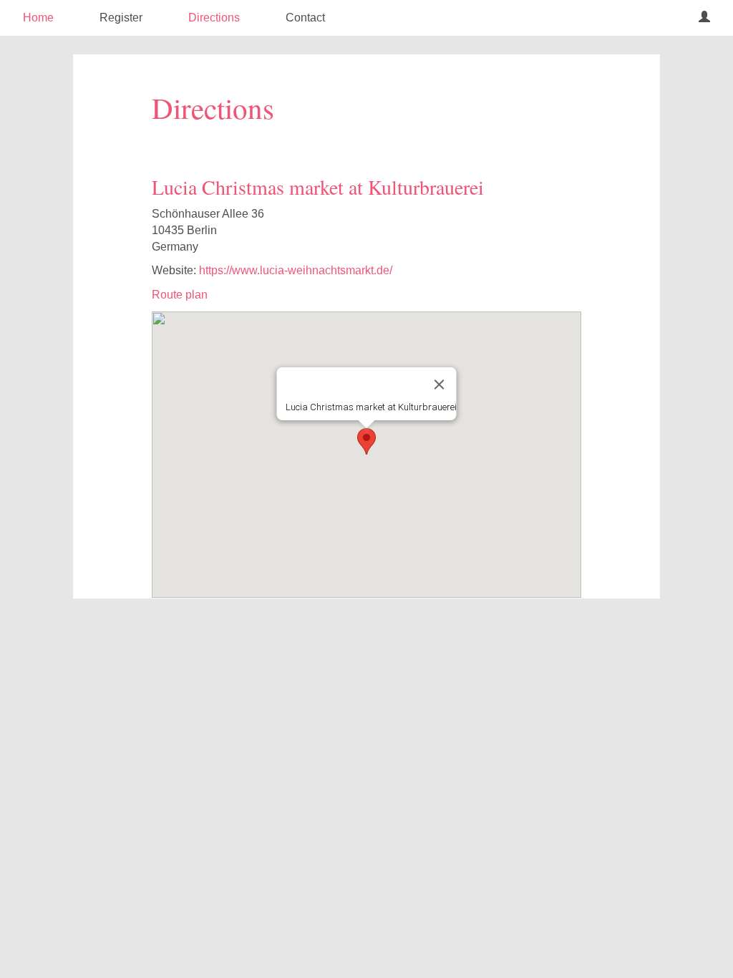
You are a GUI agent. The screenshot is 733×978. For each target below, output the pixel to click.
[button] (366, 441)
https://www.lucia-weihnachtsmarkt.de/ (295, 270)
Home (38, 17)
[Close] (439, 384)
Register (120, 17)
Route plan (180, 295)
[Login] (704, 18)
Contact (305, 17)
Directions (214, 17)
